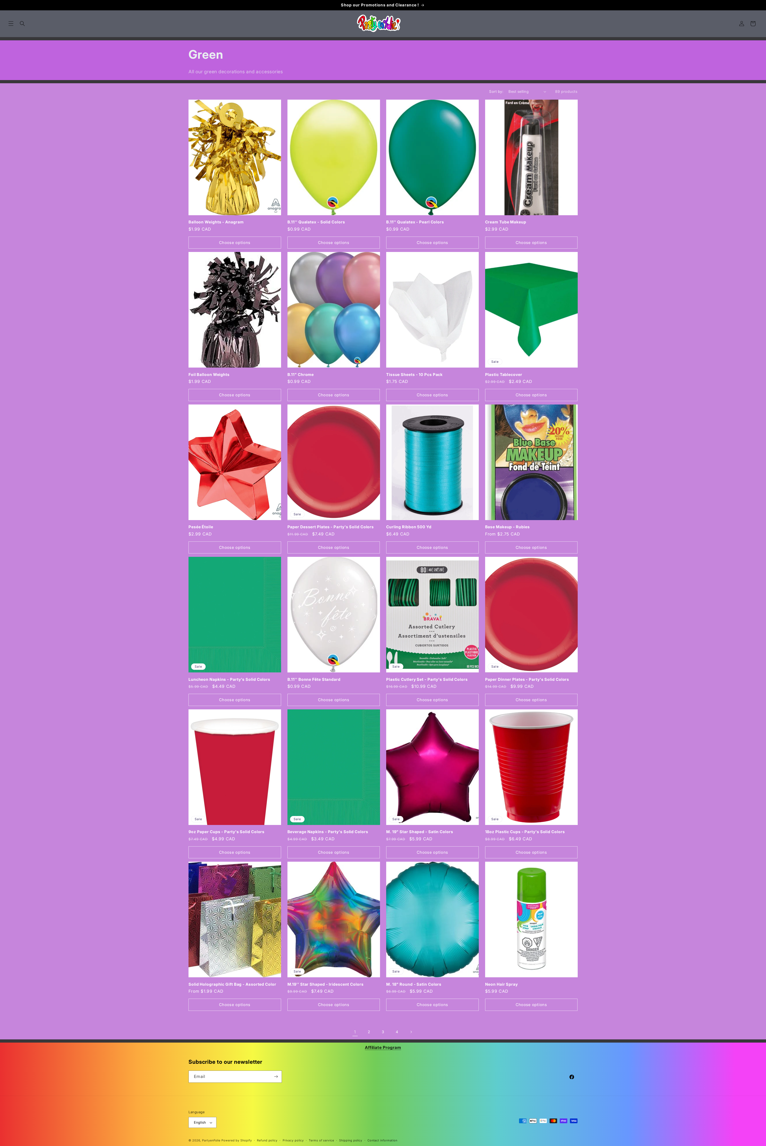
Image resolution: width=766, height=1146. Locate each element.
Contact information (382, 1140)
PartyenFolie (211, 1140)
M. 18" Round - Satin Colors (413, 984)
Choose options (234, 242)
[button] (11, 23)
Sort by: (496, 91)
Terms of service (321, 1140)
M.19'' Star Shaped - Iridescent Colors (325, 984)
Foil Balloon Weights (209, 374)
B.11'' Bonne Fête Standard (314, 679)
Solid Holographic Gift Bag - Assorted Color (232, 984)
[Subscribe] (276, 1077)
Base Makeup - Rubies (507, 526)
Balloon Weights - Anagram (216, 222)
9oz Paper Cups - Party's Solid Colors (227, 831)
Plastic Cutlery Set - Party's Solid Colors (427, 679)
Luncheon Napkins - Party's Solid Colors (229, 679)
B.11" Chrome (300, 374)
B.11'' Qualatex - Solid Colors (316, 222)
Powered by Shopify (236, 1140)
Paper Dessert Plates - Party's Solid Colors (330, 526)
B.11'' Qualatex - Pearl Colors (415, 222)
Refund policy (267, 1140)
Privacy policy (293, 1140)
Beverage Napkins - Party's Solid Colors (327, 831)
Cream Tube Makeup (505, 222)
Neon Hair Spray (501, 984)
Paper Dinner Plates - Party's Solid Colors (527, 679)
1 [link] (355, 1031)
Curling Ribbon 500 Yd (408, 526)
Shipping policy (350, 1140)
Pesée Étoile (201, 526)
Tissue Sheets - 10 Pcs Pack (414, 374)
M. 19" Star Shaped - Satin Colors (419, 831)
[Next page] (411, 1032)
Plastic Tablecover (503, 374)
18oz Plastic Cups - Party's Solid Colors (525, 831)
